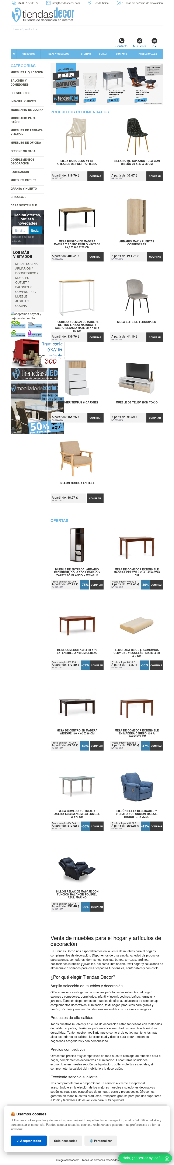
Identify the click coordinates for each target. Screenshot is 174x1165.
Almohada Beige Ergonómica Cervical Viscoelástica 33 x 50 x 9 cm (137, 652)
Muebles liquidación (27, 72)
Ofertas (86, 54)
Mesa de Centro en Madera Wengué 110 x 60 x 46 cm (77, 732)
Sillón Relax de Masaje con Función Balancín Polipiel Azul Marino (77, 894)
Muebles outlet (23, 180)
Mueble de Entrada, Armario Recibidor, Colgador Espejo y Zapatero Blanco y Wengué (77, 572)
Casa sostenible (24, 205)
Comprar (95, 176)
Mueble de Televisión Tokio (137, 402)
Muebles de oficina (26, 142)
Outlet (103, 54)
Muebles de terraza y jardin (27, 132)
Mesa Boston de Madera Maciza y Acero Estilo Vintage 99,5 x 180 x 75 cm (77, 244)
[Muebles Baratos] (107, 84)
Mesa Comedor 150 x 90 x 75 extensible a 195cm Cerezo (77, 651)
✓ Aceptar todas (29, 1140)
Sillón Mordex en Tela (77, 483)
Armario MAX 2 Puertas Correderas (136, 243)
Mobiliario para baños (23, 120)
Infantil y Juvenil (24, 101)
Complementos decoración (22, 161)
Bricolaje (18, 197)
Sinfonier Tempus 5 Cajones (77, 402)
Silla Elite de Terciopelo (136, 322)
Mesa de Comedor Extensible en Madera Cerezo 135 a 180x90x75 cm (137, 733)
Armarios (23, 268)
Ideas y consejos (58, 54)
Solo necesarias (65, 1141)
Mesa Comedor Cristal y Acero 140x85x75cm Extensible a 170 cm (77, 813)
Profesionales (148, 54)
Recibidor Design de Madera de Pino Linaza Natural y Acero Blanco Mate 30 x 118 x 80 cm (77, 324)
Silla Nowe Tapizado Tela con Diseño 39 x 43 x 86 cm (137, 162)
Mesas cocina (26, 263)
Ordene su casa (23, 151)
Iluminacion (20, 172)
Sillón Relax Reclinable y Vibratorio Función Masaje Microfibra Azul (136, 813)
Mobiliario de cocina (27, 110)
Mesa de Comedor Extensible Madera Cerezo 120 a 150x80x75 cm (137, 572)
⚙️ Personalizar (101, 1141)
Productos (28, 54)
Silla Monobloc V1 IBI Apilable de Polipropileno (77, 162)
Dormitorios (20, 93)
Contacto (121, 46)
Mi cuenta (139, 46)
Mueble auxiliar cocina (22, 301)
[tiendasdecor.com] (43, 14)
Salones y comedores (20, 82)
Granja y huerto (24, 188)
